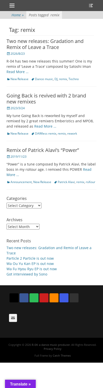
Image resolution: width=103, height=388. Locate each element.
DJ (56, 79)
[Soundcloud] (54, 297)
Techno (73, 79)
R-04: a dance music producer (51, 345)
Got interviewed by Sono (26, 274)
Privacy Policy (53, 349)
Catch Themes (62, 355)
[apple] (74, 297)
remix (63, 79)
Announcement (21, 182)
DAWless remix (45, 133)
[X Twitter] (14, 297)
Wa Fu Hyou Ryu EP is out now (31, 268)
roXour (90, 182)
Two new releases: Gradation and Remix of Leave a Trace (45, 44)
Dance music (44, 79)
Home (18, 15)
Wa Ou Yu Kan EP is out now (30, 263)
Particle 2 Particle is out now (30, 258)
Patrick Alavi (66, 182)
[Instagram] (64, 297)
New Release (19, 79)
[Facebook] (24, 297)
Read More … (17, 71)
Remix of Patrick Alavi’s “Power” (42, 150)
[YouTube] (44, 297)
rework (72, 133)
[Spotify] (34, 297)
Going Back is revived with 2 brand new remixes (46, 98)
